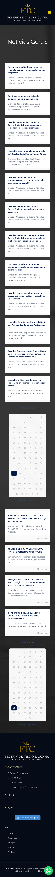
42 (41, 448)
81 (25, 484)
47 (36, 453)
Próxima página (26, 500)
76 (30, 478)
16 (30, 427)
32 (19, 443)
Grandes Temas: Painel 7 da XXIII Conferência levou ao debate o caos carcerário (26, 209)
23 (36, 432)
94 (33, 494)
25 (14, 437)
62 (19, 468)
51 (25, 458)
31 (14, 443)
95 (38, 494)
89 (35, 489)
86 (19, 489)
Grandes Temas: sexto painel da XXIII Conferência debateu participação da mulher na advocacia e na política (26, 238)
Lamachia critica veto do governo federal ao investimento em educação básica (26, 383)
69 (25, 473)
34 (30, 443)
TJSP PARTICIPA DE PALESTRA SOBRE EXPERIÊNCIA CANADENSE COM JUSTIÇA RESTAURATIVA (27, 518)
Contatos (11, 852)
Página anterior (28, 408)
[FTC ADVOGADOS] (27, 12)
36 (41, 443)
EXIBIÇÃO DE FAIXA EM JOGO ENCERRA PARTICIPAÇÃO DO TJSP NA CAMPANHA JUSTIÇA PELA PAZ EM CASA (26, 582)
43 (14, 453)
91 (17, 494)
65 (35, 468)
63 (25, 468)
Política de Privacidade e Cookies (27, 871)
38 (19, 448)
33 (25, 443)
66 (41, 468)
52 (30, 458)
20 (19, 432)
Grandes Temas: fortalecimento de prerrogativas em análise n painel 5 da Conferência (26, 296)
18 (41, 427)
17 (36, 427)
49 (14, 458)
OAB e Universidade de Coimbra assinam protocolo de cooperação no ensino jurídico (26, 267)
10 (30, 422)
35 (36, 443)
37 (14, 448)
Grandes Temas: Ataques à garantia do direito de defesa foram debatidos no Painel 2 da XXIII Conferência (27, 354)
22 (30, 432)
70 (30, 473)
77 (36, 478)
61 (14, 468)
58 (30, 463)
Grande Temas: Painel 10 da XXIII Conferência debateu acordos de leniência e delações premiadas (24, 125)
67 (14, 473)
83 (35, 484)
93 (27, 494)
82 (30, 484)
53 (36, 458)
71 (36, 473)
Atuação (11, 843)
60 (41, 463)
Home (10, 833)
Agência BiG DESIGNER (37, 868)
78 (41, 478)
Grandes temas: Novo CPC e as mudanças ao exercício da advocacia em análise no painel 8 (26, 180)
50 (19, 458)
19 (14, 432)
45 (25, 453)
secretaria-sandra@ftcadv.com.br (22, 787)
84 (41, 484)
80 (19, 484)
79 (14, 484)
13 (14, 427)
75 (25, 478)
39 (25, 448)
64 (30, 468)
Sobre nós (12, 838)
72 (41, 473)
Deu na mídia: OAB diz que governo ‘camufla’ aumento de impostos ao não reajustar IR (26, 70)
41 (36, 448)
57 (25, 463)
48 (41, 453)
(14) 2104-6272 (14, 778)
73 (14, 478)
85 (14, 489)
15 (25, 427)
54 (41, 458)
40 (30, 448)
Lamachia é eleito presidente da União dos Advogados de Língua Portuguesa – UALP (27, 325)
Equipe (11, 847)
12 (41, 422)
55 (14, 463)
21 (25, 432)
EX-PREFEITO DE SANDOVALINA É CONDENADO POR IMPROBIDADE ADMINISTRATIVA (24, 616)
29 (36, 437)
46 (30, 453)
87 (25, 489)
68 (19, 473)
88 (30, 489)
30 (41, 437)
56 (19, 463)
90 (41, 489)
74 (19, 478)
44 (19, 453)
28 (30, 437)
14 (19, 427)
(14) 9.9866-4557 (15, 782)
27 (25, 437)
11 (36, 422)
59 (36, 463)
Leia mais (44, 538)
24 (41, 432)
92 (22, 494)
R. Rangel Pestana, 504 (18, 773)
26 (19, 437)
